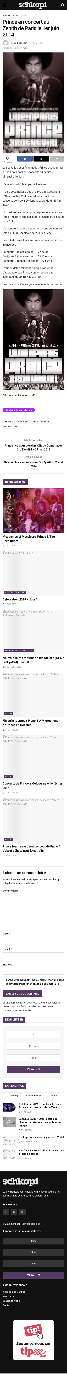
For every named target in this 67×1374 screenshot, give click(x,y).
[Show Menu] (4, 5)
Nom (6, 933)
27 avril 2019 (10, 604)
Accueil (6, 15)
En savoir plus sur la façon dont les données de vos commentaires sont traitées (32, 1006)
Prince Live (11, 427)
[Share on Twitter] (41, 159)
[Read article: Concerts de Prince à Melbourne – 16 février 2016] (33, 757)
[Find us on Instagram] (22, 1212)
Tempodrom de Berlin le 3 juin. (22, 277)
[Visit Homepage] (33, 5)
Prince (16, 15)
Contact (7, 1305)
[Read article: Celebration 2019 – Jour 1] (33, 573)
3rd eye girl (22, 422)
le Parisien (40, 184)
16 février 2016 (11, 793)
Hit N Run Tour (40, 422)
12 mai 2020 (9, 546)
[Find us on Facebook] (6, 1212)
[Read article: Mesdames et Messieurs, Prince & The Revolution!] (33, 510)
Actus (24, 15)
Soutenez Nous (11, 1301)
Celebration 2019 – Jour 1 (20, 599)
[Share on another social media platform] (57, 159)
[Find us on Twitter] (14, 1212)
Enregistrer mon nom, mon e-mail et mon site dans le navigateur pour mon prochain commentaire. (35, 982)
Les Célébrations (15, 592)
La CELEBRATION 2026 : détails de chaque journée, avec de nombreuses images (40, 1122)
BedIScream (20, 43)
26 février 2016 (11, 730)
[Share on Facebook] (25, 159)
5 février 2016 (10, 855)
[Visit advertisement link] (33, 1340)
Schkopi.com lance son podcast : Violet (41, 1137)
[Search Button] (62, 5)
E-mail (7, 949)
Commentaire (12, 890)
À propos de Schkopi (14, 1292)
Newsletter (9, 1296)
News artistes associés (19, 651)
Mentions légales (31, 1223)
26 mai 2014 (38, 43)
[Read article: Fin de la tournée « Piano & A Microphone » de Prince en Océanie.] (33, 695)
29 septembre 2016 (12, 667)
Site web (7, 964)
